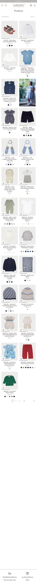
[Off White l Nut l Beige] (9, 253)
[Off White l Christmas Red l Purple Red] (5, 253)
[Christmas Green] (12, 282)
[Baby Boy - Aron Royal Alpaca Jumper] (9, 381)
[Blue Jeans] (28, 251)
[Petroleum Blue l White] (29, 280)
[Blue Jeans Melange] (10, 164)
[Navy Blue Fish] (9, 132)
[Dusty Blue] (32, 367)
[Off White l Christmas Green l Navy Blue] (12, 253)
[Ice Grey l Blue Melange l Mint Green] (27, 309)
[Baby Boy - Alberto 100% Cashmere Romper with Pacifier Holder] (9, 207)
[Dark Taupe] (23, 367)
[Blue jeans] (8, 105)
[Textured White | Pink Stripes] (27, 45)
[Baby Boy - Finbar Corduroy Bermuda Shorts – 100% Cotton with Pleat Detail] (27, 117)
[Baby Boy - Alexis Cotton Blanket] (27, 265)
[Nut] (12, 396)
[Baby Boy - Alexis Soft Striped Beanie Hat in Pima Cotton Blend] (9, 294)
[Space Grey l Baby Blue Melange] (7, 224)
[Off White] (7, 396)
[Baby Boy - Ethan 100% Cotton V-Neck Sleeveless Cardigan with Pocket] (9, 88)
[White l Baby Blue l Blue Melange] (26, 224)
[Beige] (13, 164)
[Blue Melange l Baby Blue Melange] (12, 224)
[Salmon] (7, 45)
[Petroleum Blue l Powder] (28, 340)
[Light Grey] (26, 135)
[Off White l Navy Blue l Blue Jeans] (14, 253)
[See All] (34, 251)
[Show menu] (2, 5)
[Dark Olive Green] (26, 367)
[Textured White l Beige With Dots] (27, 193)
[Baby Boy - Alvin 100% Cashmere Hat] (27, 294)
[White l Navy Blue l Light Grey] (24, 224)
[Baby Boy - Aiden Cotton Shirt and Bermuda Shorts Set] (27, 176)
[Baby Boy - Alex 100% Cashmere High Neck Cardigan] (9, 265)
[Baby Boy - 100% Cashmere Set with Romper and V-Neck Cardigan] (9, 176)
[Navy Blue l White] (25, 280)
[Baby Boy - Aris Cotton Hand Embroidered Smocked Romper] (9, 352)
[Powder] (10, 105)
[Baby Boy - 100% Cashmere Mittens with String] (27, 147)
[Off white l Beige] (9, 195)
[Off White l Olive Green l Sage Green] (7, 253)
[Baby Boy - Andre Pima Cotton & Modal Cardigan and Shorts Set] (27, 323)
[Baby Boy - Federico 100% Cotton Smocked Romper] (9, 117)
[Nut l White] (27, 280)
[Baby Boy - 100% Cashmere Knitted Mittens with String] (9, 147)
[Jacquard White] (9, 73)
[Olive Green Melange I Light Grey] (5, 224)
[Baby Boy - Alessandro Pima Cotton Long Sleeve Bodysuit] (9, 236)
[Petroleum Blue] (30, 251)
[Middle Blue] (27, 76)
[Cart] (34, 5)
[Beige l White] (26, 340)
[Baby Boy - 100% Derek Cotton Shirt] (27, 30)
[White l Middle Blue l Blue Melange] (28, 224)
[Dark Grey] (12, 45)
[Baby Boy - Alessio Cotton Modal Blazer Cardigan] (27, 236)
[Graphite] (30, 135)
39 (24, 401)
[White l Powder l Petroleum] (21, 224)
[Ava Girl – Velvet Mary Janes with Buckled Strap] (9, 30)
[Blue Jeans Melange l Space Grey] (9, 224)
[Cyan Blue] (9, 282)
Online (27, 580)
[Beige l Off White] (14, 224)
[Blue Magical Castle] (9, 369)
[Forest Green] (32, 251)
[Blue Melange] (6, 164)
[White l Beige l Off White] (33, 224)
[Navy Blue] (9, 45)
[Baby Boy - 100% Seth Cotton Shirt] (9, 57)
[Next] (31, 401)
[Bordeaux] (21, 367)
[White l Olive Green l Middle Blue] (30, 224)
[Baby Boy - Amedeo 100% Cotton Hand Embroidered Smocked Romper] (9, 323)
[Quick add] (21, 36)
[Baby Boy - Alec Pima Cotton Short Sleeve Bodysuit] (27, 207)
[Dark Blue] (8, 164)
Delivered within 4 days (9, 580)
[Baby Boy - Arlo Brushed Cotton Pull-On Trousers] (27, 352)
